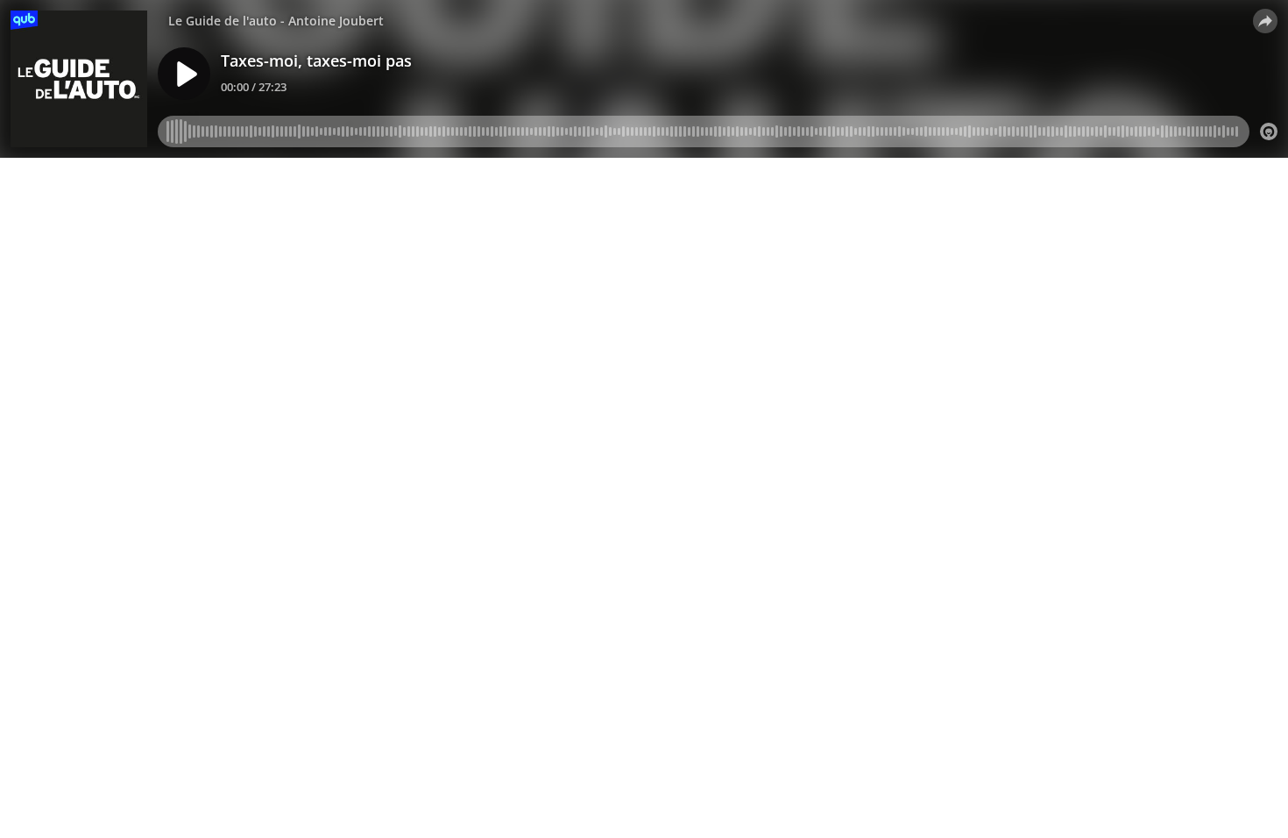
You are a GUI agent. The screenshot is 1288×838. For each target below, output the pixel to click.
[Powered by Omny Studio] (1268, 131)
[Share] (1265, 21)
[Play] (184, 73)
